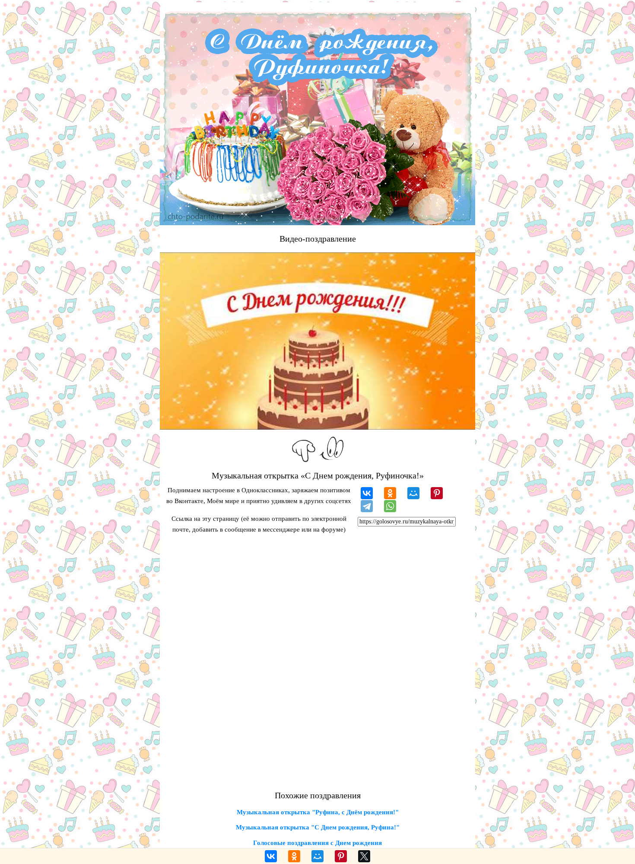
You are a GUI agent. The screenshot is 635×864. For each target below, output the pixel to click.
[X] (364, 856)
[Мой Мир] (413, 493)
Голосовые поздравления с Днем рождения (317, 842)
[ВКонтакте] (366, 493)
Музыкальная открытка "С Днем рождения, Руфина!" (318, 827)
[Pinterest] (436, 493)
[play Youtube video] (317, 341)
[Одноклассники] (390, 493)
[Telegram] (366, 506)
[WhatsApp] (390, 506)
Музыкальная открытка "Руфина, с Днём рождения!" (318, 812)
